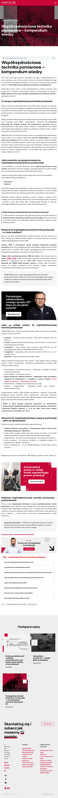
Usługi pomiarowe (45, 764)
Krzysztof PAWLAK (6, 20)
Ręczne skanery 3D (27, 752)
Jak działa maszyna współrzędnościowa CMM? (17, 567)
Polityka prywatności (48, 794)
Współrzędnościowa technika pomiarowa (16, 604)
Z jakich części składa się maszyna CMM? (15, 583)
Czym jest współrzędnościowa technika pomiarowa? (19, 562)
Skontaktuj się (47, 724)
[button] (3, 58)
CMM (3, 604)
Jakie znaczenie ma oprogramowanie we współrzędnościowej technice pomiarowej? (27, 572)
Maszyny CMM (26, 748)
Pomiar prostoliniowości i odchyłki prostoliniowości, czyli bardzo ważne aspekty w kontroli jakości (15, 660)
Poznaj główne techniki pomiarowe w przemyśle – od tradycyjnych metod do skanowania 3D (15, 700)
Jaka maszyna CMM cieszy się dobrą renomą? (16, 598)
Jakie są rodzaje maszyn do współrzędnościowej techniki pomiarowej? (23, 577)
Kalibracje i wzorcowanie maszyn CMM (46, 756)
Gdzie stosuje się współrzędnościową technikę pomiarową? (20, 588)
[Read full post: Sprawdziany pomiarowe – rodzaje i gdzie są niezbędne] (42, 643)
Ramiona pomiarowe (28, 750)
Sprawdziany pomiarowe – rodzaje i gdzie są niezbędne (42, 658)
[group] (29, 58)
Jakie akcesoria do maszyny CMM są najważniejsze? (18, 593)
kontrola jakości (32, 604)
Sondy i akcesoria (27, 766)
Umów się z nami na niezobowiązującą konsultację (17, 534)
